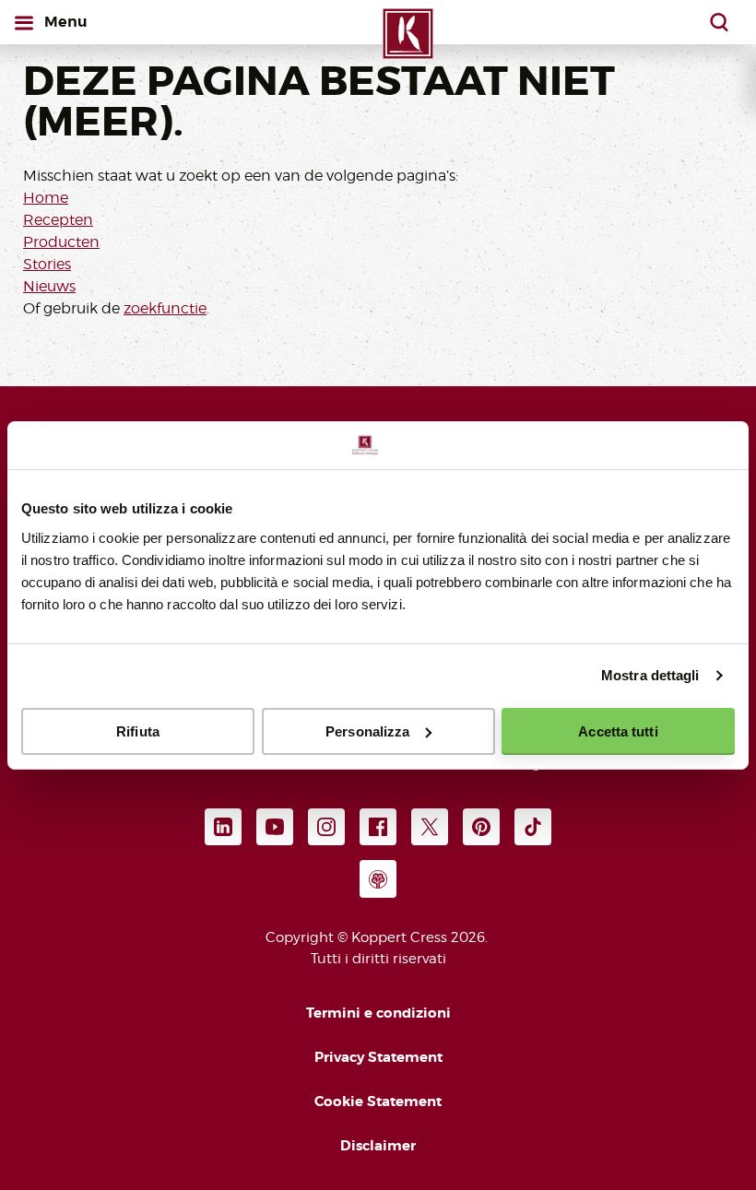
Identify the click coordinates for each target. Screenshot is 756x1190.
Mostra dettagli (650, 675)
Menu (68, 21)
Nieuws (49, 286)
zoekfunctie (165, 308)
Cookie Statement (378, 1101)
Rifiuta (137, 730)
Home (45, 197)
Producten (61, 242)
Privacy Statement (378, 1057)
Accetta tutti (617, 730)
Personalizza (367, 730)
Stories (47, 264)
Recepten (58, 220)
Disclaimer (378, 1146)
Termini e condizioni (378, 1013)
